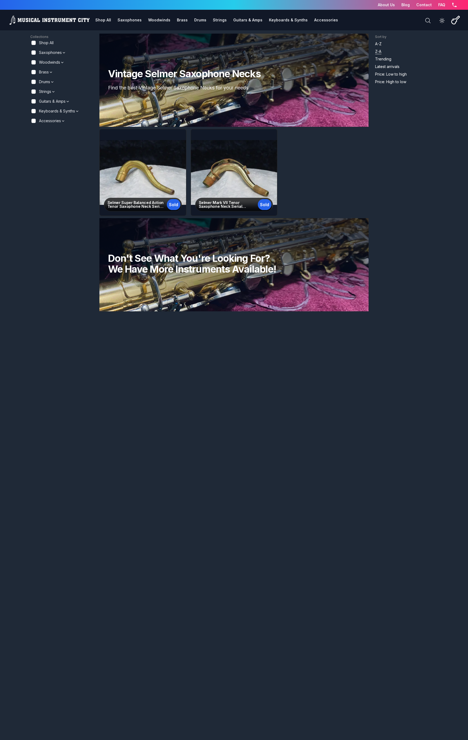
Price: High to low (390, 81)
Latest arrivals (387, 66)
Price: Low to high (391, 74)
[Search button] (427, 20)
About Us (386, 4)
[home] (49, 20)
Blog (405, 4)
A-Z (378, 43)
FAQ (441, 4)
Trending (383, 59)
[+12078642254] (454, 5)
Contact (424, 4)
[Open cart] (455, 20)
